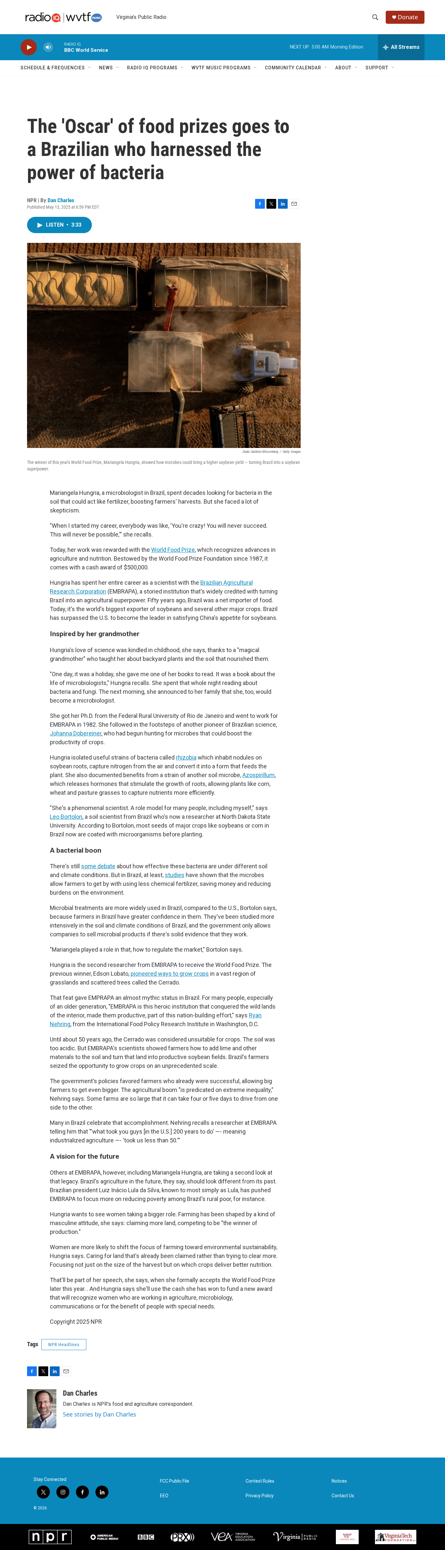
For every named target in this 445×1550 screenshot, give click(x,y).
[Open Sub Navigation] (90, 67)
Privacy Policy (260, 1495)
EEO (164, 1495)
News (106, 67)
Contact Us (343, 1495)
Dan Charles (61, 200)
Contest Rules (260, 1481)
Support (377, 67)
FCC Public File (174, 1481)
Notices (339, 1481)
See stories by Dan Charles (99, 1414)
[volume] (48, 47)
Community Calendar (293, 67)
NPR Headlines (63, 1344)
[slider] (59, 47)
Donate (408, 17)
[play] (28, 47)
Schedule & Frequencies (53, 67)
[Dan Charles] (41, 1408)
